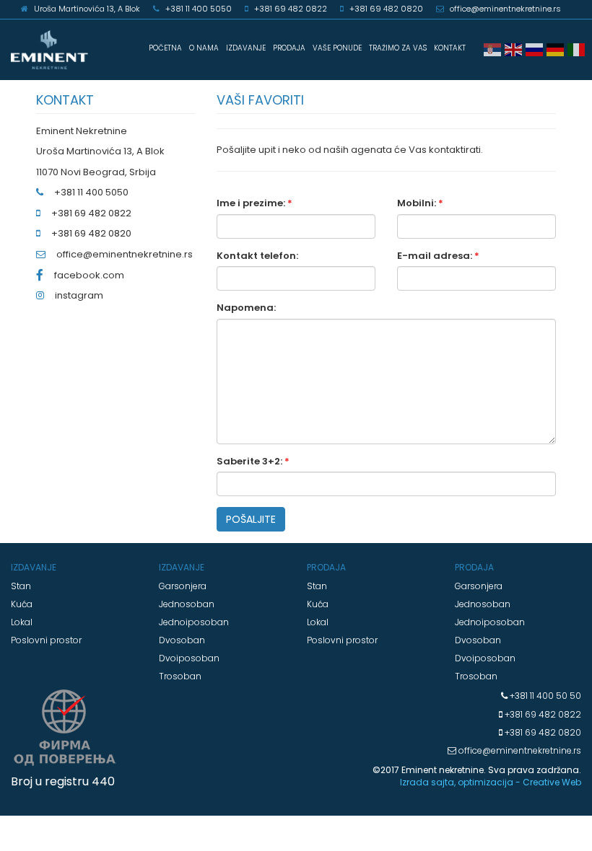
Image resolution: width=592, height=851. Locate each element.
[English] (515, 49)
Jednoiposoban (194, 622)
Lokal (21, 622)
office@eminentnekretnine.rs (124, 254)
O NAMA (204, 48)
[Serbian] (494, 49)
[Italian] (577, 49)
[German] (557, 49)
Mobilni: (420, 203)
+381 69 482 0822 (541, 714)
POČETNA (165, 48)
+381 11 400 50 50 (544, 695)
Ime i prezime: (254, 203)
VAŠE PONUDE (337, 48)
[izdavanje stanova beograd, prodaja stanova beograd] (49, 49)
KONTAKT (450, 48)
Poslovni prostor (46, 640)
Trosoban (180, 676)
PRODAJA (289, 48)
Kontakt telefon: (257, 256)
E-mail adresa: (438, 256)
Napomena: (246, 307)
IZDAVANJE (246, 48)
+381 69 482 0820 (541, 732)
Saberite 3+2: (253, 461)
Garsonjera (182, 586)
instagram (79, 295)
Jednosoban (186, 604)
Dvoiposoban (189, 658)
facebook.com (89, 275)
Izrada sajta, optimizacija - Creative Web (490, 782)
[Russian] (536, 49)
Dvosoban (182, 640)
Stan (21, 586)
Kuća (21, 604)
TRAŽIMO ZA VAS (398, 48)
